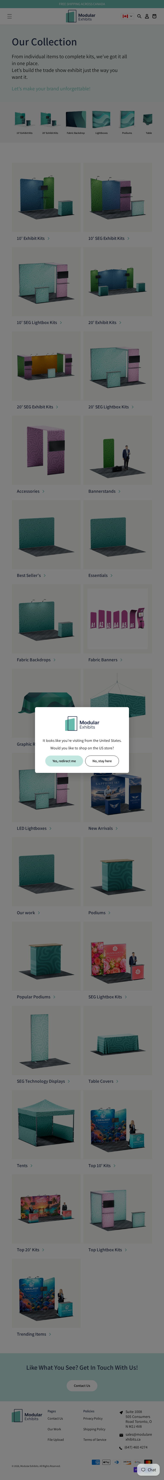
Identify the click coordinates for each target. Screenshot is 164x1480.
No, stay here (102, 761)
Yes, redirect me (64, 761)
